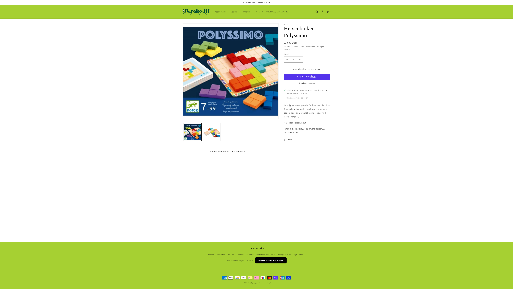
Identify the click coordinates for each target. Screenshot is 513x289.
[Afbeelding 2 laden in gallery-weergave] (212, 132)
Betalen (231, 254)
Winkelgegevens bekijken (297, 98)
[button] (221, 12)
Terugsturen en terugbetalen (290, 254)
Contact (240, 254)
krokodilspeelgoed (252, 283)
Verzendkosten (300, 47)
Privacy (250, 260)
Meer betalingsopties (307, 83)
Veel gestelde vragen (235, 260)
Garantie (250, 254)
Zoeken (211, 254)
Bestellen (221, 254)
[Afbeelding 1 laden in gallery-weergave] (192, 132)
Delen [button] (289, 139)
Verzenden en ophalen (266, 254)
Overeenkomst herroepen (271, 260)
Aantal (286, 54)
